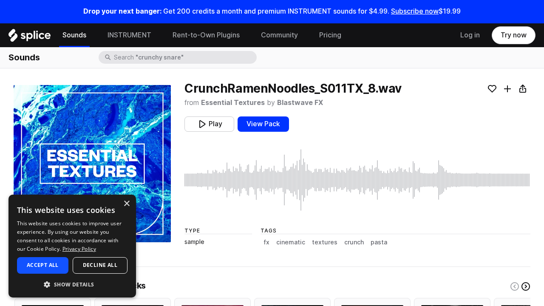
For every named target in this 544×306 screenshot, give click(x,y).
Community (279, 35)
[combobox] (184, 57)
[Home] (29, 37)
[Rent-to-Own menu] (246, 35)
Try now (514, 35)
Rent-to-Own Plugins (206, 35)
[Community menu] (304, 35)
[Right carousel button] (525, 286)
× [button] (126, 204)
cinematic (290, 242)
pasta (379, 242)
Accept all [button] (43, 265)
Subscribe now (415, 11)
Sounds (74, 35)
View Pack (263, 124)
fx (266, 242)
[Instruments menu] (158, 35)
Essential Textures (233, 103)
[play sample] (357, 180)
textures (324, 242)
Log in (470, 35)
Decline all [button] (100, 265)
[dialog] (72, 246)
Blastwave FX (300, 103)
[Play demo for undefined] (92, 163)
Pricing (330, 35)
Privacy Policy (79, 248)
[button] (72, 284)
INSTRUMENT (129, 35)
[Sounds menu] (93, 35)
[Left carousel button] (514, 286)
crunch (354, 242)
